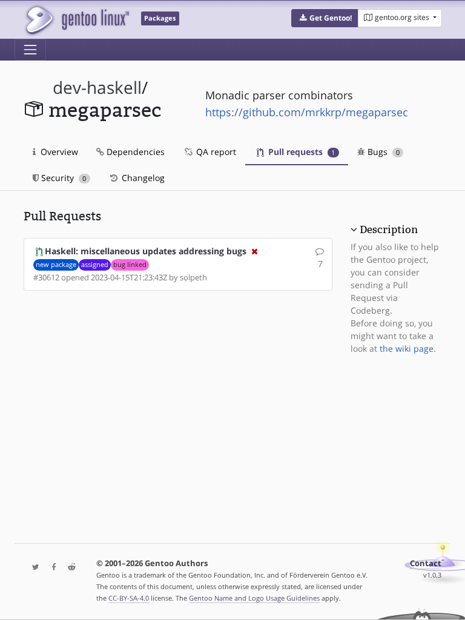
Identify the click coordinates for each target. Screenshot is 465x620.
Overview (58, 151)
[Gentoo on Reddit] (68, 567)
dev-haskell (97, 87)
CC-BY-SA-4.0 (128, 597)
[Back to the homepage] (77, 20)
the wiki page (407, 348)
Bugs (382, 151)
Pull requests (300, 151)
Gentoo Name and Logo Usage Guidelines (254, 597)
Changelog (142, 177)
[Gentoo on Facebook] (51, 567)
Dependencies (134, 151)
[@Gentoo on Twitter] (33, 567)
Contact (425, 563)
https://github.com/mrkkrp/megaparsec (306, 112)
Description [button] (389, 229)
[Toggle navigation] (30, 50)
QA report (215, 151)
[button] (324, 18)
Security (62, 177)
